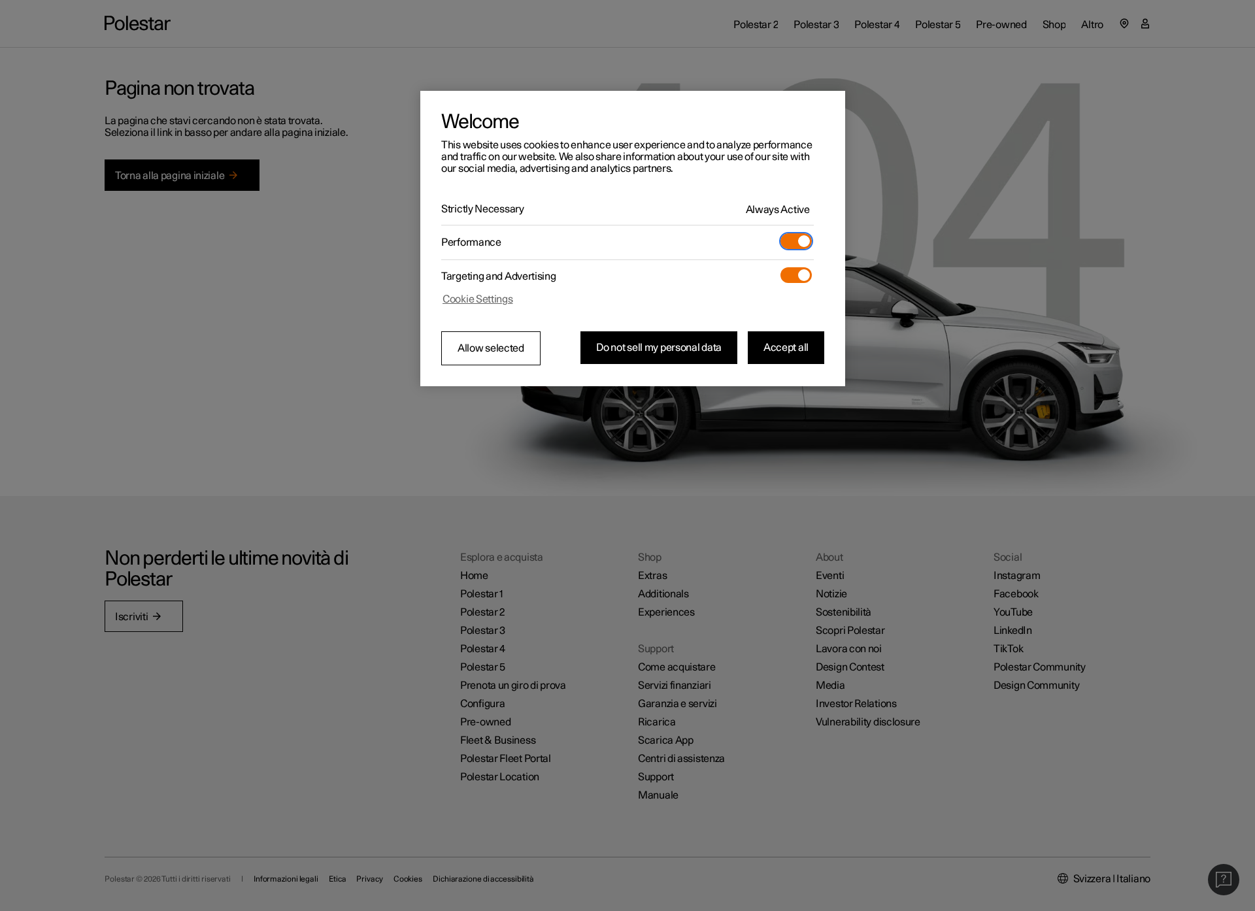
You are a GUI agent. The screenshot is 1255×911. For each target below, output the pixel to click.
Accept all (786, 347)
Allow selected (491, 348)
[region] (632, 238)
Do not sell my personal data (659, 347)
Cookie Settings (478, 299)
